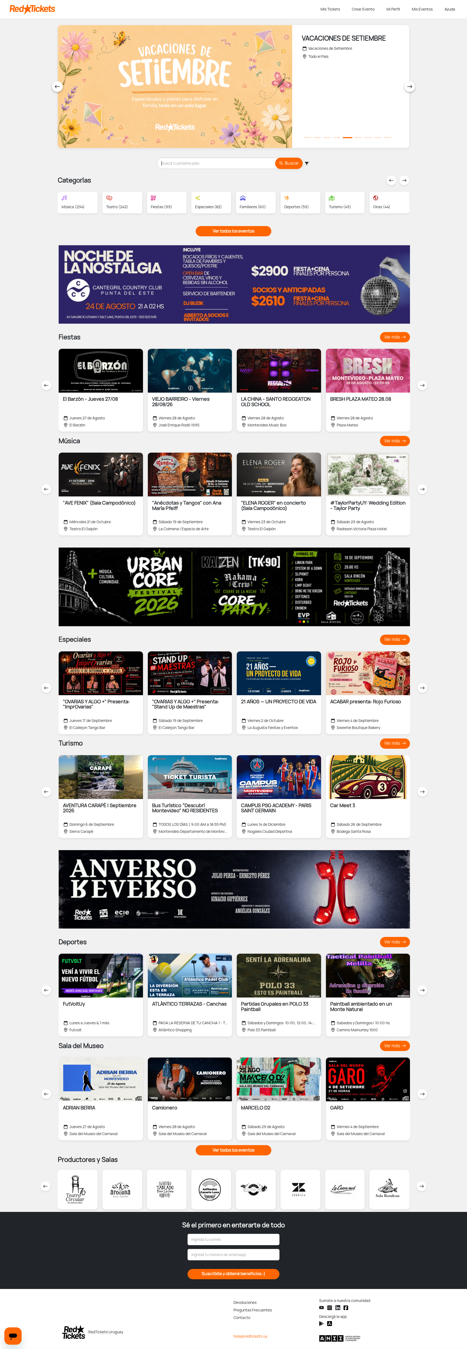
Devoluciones (245, 1302)
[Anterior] (57, 86)
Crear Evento (363, 9)
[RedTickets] (73, 1332)
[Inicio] (164, 9)
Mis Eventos (422, 9)
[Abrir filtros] (306, 163)
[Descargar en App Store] (321, 1323)
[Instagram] (329, 1307)
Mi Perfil (393, 9)
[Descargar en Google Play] (329, 1323)
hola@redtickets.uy (250, 1336)
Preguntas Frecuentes (253, 1310)
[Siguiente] (409, 86)
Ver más (392, 337)
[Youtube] (321, 1308)
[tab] (307, 137)
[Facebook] (345, 1307)
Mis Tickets (330, 9)
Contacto (242, 1317)
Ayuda (450, 9)
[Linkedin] (337, 1307)
